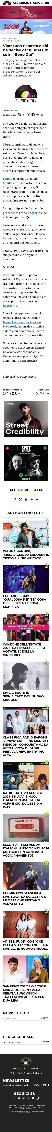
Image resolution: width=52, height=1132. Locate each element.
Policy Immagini (37, 1107)
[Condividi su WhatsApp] (19, 114)
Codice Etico (40, 1106)
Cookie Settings (26, 1108)
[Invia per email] (42, 114)
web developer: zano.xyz (26, 1112)
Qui (28, 217)
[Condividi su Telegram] (33, 114)
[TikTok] (38, 1098)
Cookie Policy (24, 1107)
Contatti (30, 1106)
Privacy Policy (12, 1107)
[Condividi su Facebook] (23, 114)
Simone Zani (11, 110)
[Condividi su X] (28, 114)
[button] (37, 114)
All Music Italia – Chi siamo (15, 1106)
